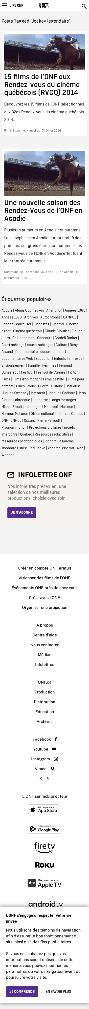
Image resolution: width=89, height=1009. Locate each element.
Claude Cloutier (57, 331)
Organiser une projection (44, 607)
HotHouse (73, 386)
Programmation (13, 427)
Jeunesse (40, 400)
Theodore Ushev (14, 448)
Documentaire (26, 351)
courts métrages (40, 345)
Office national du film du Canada (57, 413)
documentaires (52, 351)
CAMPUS (69, 317)
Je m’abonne (22, 513)
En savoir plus (58, 992)
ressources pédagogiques (21, 441)
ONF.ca (16, 420)
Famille (34, 365)
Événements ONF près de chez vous (44, 588)
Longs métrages (63, 400)
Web (79, 448)
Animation (54, 310)
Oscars (29, 420)
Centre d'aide (44, 635)
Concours (44, 338)
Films (5, 379)
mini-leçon (33, 407)
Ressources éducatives (53, 434)
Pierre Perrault (48, 420)
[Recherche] (84, 6)
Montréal (51, 407)
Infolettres (44, 664)
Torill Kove (37, 448)
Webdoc (7, 455)
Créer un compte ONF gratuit (44, 568)
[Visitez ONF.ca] (52, 5)
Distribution (44, 702)
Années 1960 (75, 310)
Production (45, 692)
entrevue (75, 358)
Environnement (13, 365)
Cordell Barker (66, 338)
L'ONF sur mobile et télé (44, 796)
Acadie (6, 310)
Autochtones (50, 317)
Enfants (60, 358)
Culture (61, 345)
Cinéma (58, 324)
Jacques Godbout (61, 393)
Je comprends (22, 992)
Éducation (43, 358)
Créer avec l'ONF (44, 597)
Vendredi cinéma (61, 448)
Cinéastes (41, 324)
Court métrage (12, 345)
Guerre (43, 386)
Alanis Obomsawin (29, 310)
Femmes (49, 365)
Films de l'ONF (54, 379)
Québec (26, 434)
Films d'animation (27, 379)
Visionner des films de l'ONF (44, 578)
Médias (44, 654)
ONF (4, 420)
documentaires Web (17, 358)
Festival (27, 372)
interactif (38, 393)
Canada (7, 324)
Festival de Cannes (51, 372)
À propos (44, 625)
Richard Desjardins (59, 441)
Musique (66, 407)
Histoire (57, 386)
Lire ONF (16, 5)
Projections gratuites (45, 427)
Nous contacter (44, 645)
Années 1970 (11, 317)
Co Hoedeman (23, 338)
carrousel (23, 324)
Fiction (73, 372)
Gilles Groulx (26, 386)
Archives (31, 317)
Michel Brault (11, 407)
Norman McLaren (14, 413)
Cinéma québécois (27, 331)
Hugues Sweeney (14, 393)
